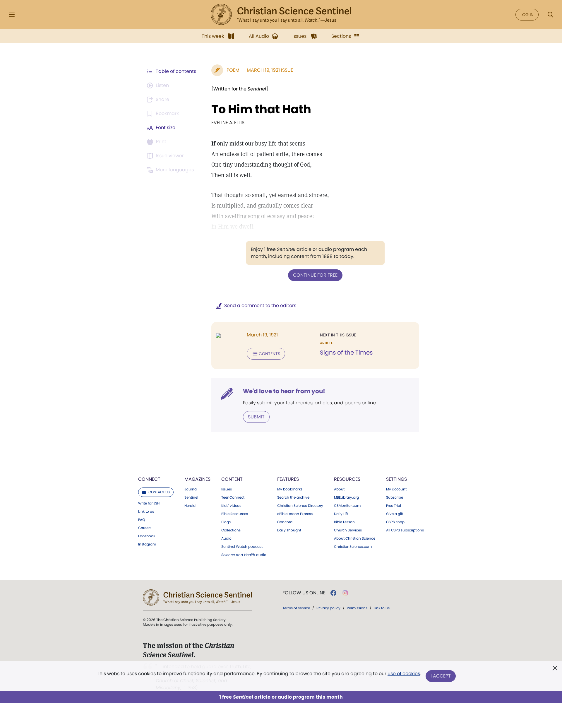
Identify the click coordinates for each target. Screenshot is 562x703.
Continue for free (315, 275)
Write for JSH (149, 503)
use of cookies (404, 673)
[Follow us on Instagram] (345, 592)
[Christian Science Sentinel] (281, 14)
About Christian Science (354, 538)
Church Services (348, 530)
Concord (284, 522)
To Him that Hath (261, 109)
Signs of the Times (346, 352)
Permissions (357, 607)
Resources (347, 479)
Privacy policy (328, 607)
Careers (144, 528)
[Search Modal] (550, 15)
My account (396, 489)
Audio (226, 538)
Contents (269, 354)
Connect (149, 479)
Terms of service (296, 607)
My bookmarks (289, 489)
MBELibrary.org (346, 497)
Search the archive (293, 497)
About (339, 489)
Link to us (146, 511)
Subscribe (394, 497)
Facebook (146, 536)
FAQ (141, 519)
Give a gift (394, 514)
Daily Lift (341, 514)
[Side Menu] (12, 15)
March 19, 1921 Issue (270, 70)
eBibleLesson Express (295, 514)
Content (232, 479)
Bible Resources (234, 514)
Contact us (159, 492)
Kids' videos (231, 505)
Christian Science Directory (300, 505)
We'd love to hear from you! (284, 391)
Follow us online (303, 593)
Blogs (226, 522)
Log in (527, 15)
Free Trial (393, 505)
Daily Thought (289, 530)
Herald (190, 505)
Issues (226, 489)
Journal (191, 489)
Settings (396, 479)
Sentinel (191, 497)
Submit (256, 416)
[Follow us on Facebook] (333, 592)
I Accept (441, 676)
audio (243, 555)
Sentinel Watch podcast (242, 546)
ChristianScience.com (353, 546)
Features (288, 479)
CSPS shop (395, 522)
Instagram (147, 544)
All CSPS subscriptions (405, 530)
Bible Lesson (344, 522)
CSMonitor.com (347, 505)
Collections (231, 530)
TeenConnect (232, 497)
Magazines (197, 479)
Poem (233, 70)
